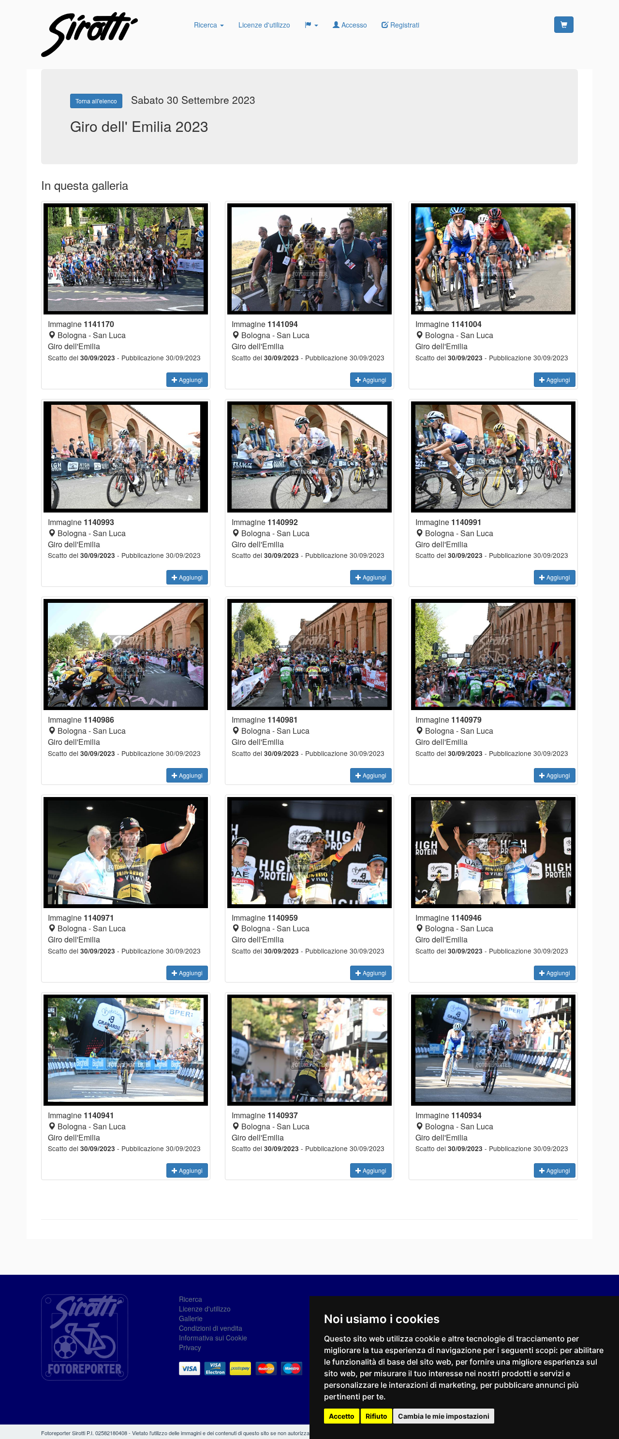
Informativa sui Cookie (213, 1337)
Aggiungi (190, 379)
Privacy (190, 1347)
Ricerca (206, 24)
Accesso (353, 24)
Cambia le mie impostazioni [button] (443, 1416)
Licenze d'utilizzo (264, 24)
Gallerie (191, 1318)
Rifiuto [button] (376, 1416)
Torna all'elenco (96, 101)
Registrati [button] (403, 24)
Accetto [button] (341, 1416)
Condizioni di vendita (210, 1328)
